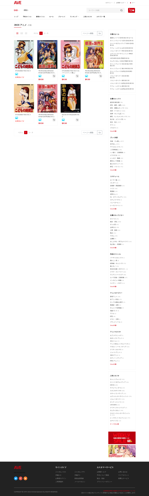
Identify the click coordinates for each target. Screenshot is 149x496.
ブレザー (114, 183)
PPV (25, 10)
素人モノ (114, 266)
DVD (16, 10)
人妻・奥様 (115, 230)
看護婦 (113, 191)
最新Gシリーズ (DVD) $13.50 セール (121, 38)
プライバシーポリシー (104, 482)
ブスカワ (114, 128)
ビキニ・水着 (115, 319)
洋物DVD (58, 475)
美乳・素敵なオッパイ (119, 108)
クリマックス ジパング (118, 408)
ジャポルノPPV (79, 472)
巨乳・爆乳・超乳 (117, 105)
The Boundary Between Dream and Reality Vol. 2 (46, 115)
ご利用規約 (59, 482)
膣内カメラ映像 (116, 161)
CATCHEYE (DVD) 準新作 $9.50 (119, 58)
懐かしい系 (114, 260)
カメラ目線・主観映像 (118, 277)
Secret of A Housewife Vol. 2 (70, 115)
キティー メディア (117, 358)
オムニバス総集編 (117, 308)
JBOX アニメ (115, 355)
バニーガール (115, 203)
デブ (112, 125)
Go (100, 33)
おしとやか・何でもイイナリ (121, 241)
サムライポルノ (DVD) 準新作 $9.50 (121, 61)
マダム (113, 236)
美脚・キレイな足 (117, 114)
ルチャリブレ (115, 421)
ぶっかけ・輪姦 (116, 158)
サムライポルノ (116, 410)
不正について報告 (103, 475)
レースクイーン (116, 205)
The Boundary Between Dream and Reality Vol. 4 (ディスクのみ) (46, 72)
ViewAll (112, 131)
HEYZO (114, 385)
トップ (16, 17)
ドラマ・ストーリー (118, 272)
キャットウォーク (117, 379)
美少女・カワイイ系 (118, 119)
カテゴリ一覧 (101, 17)
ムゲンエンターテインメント (121, 396)
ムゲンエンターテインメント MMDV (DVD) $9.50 (121, 54)
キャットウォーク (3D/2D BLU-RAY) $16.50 (121, 65)
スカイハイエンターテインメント (120, 414)
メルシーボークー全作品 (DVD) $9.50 (122, 83)
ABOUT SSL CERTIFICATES (19, 472)
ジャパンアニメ (116, 352)
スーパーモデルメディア (119, 382)
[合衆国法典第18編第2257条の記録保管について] (119, 491)
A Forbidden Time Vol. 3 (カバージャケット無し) (70, 72)
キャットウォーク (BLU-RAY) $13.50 (121, 68)
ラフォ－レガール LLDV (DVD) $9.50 (121, 48)
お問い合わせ (122, 472)
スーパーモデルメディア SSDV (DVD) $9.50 (122, 44)
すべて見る (113, 424)
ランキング (73, 17)
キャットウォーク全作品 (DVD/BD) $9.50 (121, 72)
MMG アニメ (115, 361)
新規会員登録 (79, 478)
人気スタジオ (87, 17)
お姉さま (114, 227)
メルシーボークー (117, 399)
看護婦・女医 (115, 305)
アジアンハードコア (118, 275)
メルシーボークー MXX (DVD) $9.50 (121, 51)
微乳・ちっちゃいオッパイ (120, 116)
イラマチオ (115, 155)
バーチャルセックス (117, 258)
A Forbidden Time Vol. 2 (23, 115)
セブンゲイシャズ (116, 335)
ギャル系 (114, 224)
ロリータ (114, 219)
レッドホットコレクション (120, 418)
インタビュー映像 (117, 280)
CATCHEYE (115, 405)
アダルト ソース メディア (119, 347)
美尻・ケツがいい (117, 111)
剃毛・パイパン (116, 167)
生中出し (115, 144)
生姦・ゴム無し (117, 141)
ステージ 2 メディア (118, 393)
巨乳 (112, 316)
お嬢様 (113, 239)
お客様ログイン (60, 478)
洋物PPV (77, 475)
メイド (113, 188)
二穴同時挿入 (116, 150)
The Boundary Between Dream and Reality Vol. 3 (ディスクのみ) (93, 72)
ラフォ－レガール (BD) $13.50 (119, 86)
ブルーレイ (61, 17)
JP (133, 2)
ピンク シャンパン (117, 402)
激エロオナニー (116, 164)
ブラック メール (116, 322)
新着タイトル (40, 17)
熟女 (113, 233)
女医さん (114, 194)
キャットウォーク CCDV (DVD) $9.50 (121, 41)
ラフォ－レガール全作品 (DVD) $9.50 (122, 89)
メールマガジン (79, 482)
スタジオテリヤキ (117, 391)
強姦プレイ (114, 311)
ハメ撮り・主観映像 (117, 152)
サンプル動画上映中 (117, 302)
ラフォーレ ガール (117, 388)
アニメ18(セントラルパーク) (120, 344)
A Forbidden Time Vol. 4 (23, 71)
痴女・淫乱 (115, 222)
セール (51, 17)
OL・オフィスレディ (118, 197)
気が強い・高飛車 (117, 244)
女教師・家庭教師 (117, 186)
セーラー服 (115, 180)
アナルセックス (116, 147)
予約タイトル (27, 17)
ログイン (108, 2)
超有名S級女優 (116, 102)
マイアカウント (123, 475)
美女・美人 (115, 122)
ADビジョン (114, 341)
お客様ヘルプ (120, 2)
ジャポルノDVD (60, 472)
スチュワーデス (116, 200)
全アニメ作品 (116, 299)
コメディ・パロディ (117, 283)
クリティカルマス (116, 349)
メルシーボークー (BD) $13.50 (119, 80)
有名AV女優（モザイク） (119, 269)
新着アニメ (115, 296)
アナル (113, 313)
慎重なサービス (123, 478)
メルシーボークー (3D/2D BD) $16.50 (119, 77)
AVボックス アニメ (117, 338)
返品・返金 (100, 478)
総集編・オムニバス (118, 263)
